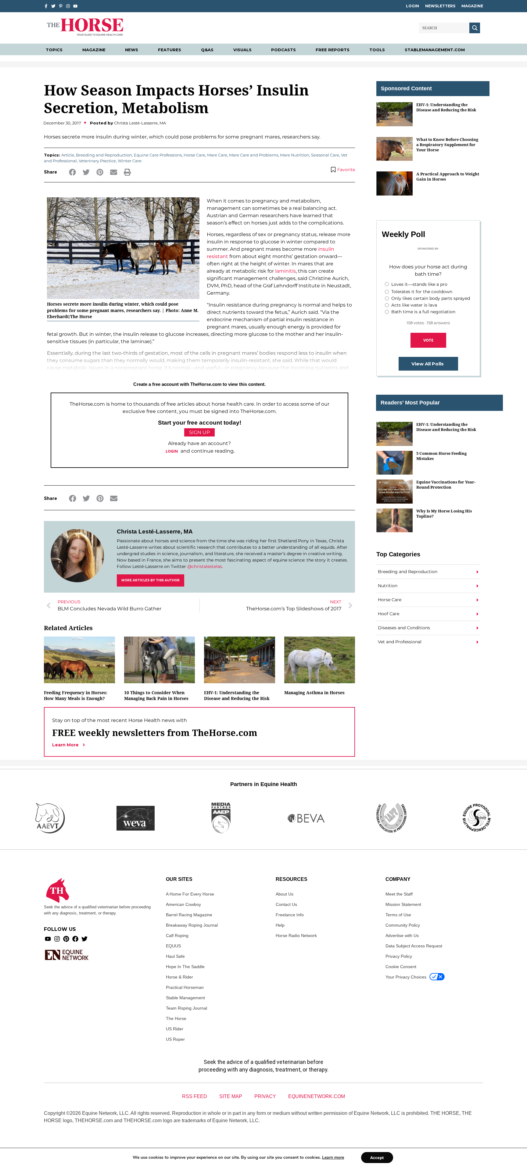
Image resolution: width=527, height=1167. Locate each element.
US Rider (174, 1028)
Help (280, 925)
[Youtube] (48, 939)
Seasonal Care (325, 155)
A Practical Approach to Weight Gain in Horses (447, 176)
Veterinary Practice (97, 160)
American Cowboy (183, 904)
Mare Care (217, 155)
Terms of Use (398, 914)
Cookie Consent (400, 966)
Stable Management (185, 997)
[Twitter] (53, 6)
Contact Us (286, 904)
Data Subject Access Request (413, 945)
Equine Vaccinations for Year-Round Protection (445, 484)
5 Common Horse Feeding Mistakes (441, 456)
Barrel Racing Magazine (189, 914)
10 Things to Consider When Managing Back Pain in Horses (156, 695)
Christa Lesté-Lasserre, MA (155, 531)
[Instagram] (68, 6)
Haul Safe (175, 956)
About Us (284, 894)
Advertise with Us (402, 935)
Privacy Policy (398, 956)
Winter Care (130, 160)
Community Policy (402, 925)
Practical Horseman (185, 987)
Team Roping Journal (186, 1008)
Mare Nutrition (294, 155)
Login (412, 6)
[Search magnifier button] (474, 28)
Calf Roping (177, 935)
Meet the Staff (399, 894)
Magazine (472, 6)
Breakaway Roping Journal (192, 925)
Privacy (265, 1096)
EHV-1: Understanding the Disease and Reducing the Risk (237, 695)
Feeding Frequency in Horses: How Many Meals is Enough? (75, 695)
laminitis (285, 271)
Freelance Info (290, 914)
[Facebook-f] (46, 6)
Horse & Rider (179, 977)
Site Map (230, 1096)
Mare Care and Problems (253, 155)
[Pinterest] (66, 939)
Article (67, 155)
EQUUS (173, 945)
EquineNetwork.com (316, 1096)
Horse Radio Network (296, 935)
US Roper (175, 1039)
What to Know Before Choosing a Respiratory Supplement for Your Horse (447, 145)
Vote (428, 340)
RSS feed (194, 1096)
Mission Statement (403, 904)
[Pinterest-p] (61, 6)
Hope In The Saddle (185, 966)
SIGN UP (199, 432)
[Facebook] (75, 939)
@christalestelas (204, 566)
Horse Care (194, 155)
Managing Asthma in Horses (314, 692)
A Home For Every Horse (190, 894)
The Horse (176, 1018)
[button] (72, 172)
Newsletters (440, 6)
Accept (377, 1157)
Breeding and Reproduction (104, 155)
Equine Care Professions (158, 155)
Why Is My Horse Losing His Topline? (444, 513)
